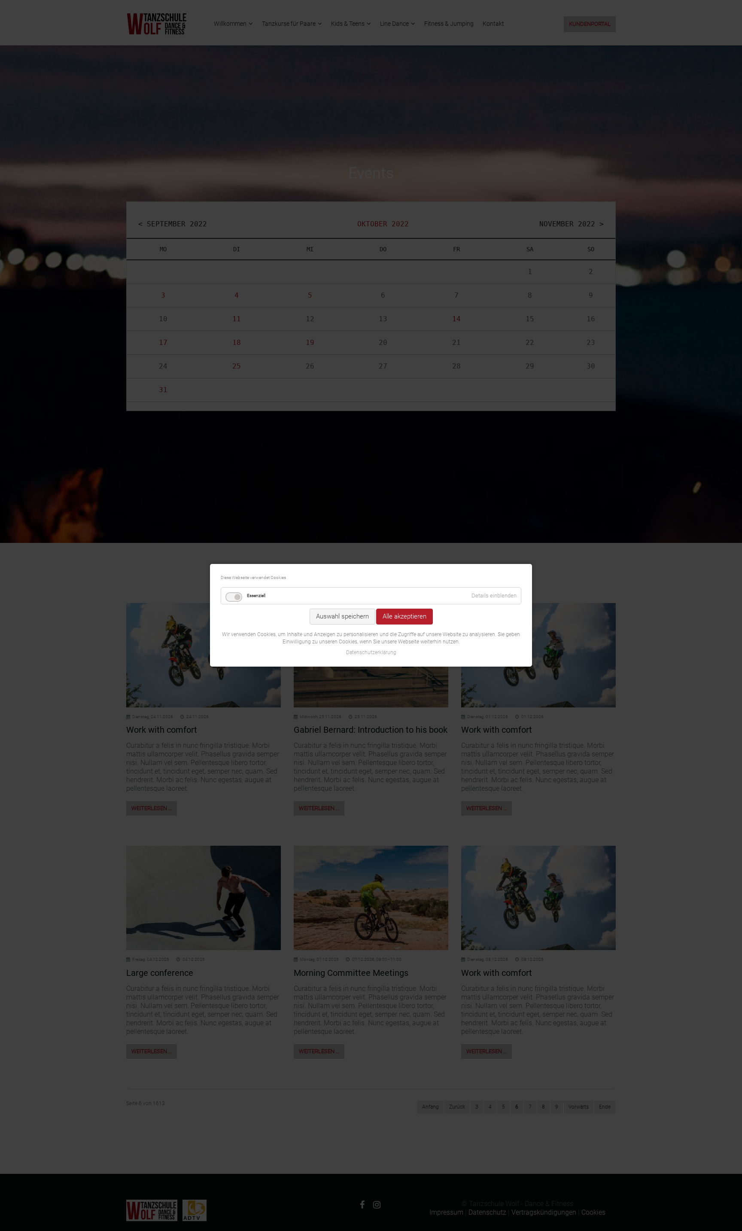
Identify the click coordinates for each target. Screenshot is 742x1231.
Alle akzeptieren (404, 616)
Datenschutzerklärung (371, 653)
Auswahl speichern (342, 616)
